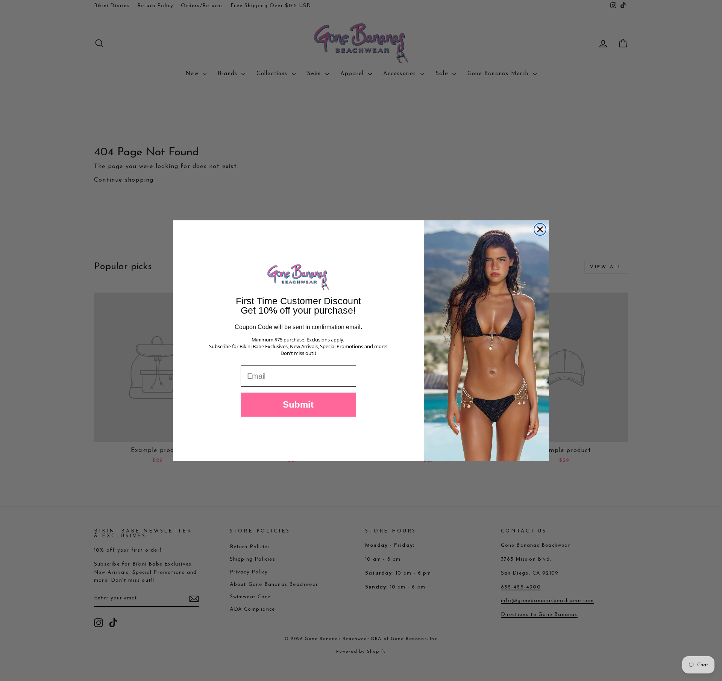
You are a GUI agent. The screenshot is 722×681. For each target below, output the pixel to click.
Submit (298, 404)
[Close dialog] (540, 229)
